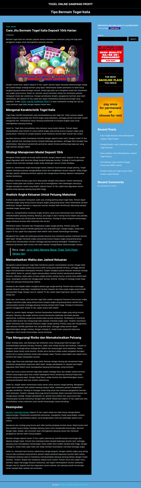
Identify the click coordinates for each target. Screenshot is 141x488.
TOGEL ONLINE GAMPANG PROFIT (74, 485)
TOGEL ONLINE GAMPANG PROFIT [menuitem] (35, 102)
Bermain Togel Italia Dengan (17, 412)
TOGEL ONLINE (11, 26)
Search (100, 35)
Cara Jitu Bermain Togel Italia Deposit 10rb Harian (41, 30)
